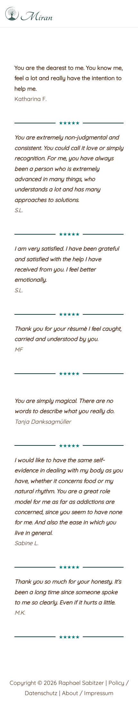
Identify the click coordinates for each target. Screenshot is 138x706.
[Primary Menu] (125, 14)
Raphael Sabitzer (81, 682)
